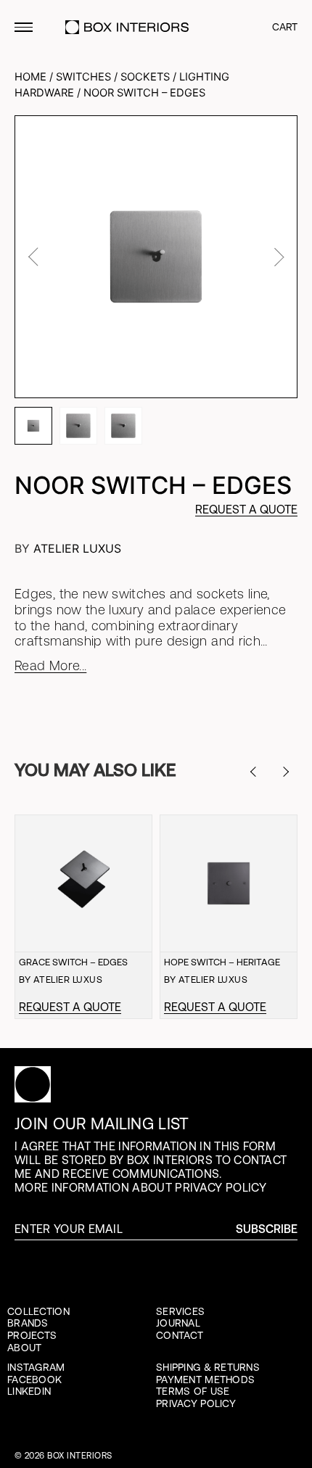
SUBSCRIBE (266, 1229)
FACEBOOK (34, 1379)
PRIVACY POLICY (196, 1403)
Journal (178, 1323)
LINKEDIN (29, 1391)
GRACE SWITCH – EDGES (73, 962)
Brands (28, 1323)
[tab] (33, 426)
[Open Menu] (24, 27)
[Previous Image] (35, 257)
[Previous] (260, 771)
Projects (32, 1335)
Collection (38, 1311)
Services (180, 1311)
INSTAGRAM (36, 1367)
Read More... (50, 665)
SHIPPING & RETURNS (208, 1367)
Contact (179, 1335)
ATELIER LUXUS (77, 548)
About (24, 1347)
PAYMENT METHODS (205, 1379)
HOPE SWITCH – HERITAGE (222, 962)
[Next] (288, 771)
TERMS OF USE (192, 1391)
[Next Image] (276, 257)
